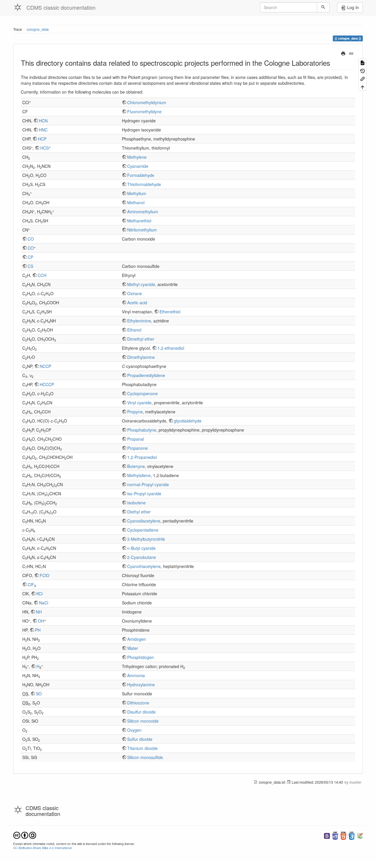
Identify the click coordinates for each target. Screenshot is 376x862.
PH (38, 630)
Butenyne (136, 466)
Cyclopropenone (142, 393)
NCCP (45, 366)
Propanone (137, 448)
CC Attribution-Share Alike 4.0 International (42, 848)
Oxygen (134, 730)
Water (132, 648)
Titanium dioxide (142, 748)
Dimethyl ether (140, 339)
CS (30, 266)
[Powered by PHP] (335, 835)
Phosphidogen (140, 657)
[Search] (323, 7)
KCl (39, 593)
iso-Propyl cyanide (144, 493)
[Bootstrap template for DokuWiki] (327, 835)
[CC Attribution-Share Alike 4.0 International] (24, 834)
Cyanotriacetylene (144, 566)
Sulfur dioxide (139, 739)
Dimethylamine (141, 357)
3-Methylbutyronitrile (146, 539)
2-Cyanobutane (141, 557)
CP (30, 257)
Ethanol (134, 330)
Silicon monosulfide (145, 757)
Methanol (136, 202)
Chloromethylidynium (146, 102)
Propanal (135, 439)
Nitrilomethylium (142, 230)
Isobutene (136, 503)
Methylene (137, 157)
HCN (43, 121)
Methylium (136, 193)
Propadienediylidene (146, 375)
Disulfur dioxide (141, 712)
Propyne (135, 412)
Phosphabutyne (141, 430)
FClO (44, 575)
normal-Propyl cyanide (148, 484)
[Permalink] (351, 53)
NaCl (43, 603)
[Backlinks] (362, 78)
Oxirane (134, 293)
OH (41, 621)
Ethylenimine (139, 321)
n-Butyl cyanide (141, 548)
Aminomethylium (142, 211)
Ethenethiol (170, 312)
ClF (31, 584)
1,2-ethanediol (170, 348)
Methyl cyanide (141, 284)
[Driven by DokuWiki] (360, 835)
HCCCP (47, 384)
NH (39, 612)
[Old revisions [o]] (362, 70)
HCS (44, 148)
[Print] (343, 53)
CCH (42, 275)
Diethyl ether (139, 512)
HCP (42, 139)
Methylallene (139, 475)
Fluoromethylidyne (144, 111)
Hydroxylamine (141, 684)
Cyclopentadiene (142, 530)
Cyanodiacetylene (143, 521)
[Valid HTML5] (343, 835)
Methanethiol (139, 221)
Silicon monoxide (143, 721)
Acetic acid (137, 302)
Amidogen (136, 639)
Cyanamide (137, 166)
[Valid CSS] (352, 835)
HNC (43, 130)
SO (39, 694)
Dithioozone (138, 703)
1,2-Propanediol (142, 457)
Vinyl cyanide (139, 402)
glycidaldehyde (188, 421)
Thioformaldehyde (144, 184)
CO (31, 239)
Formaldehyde (140, 175)
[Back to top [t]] (362, 86)
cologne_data (38, 29)
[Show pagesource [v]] (362, 62)
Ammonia (136, 675)
